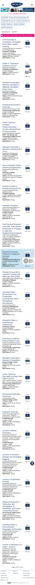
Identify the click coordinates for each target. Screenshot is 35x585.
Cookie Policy (26, 575)
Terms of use (26, 571)
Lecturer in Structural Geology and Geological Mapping (11, 457)
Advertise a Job (4, 580)
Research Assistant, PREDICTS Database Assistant (11, 254)
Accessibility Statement (28, 577)
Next (22, 567)
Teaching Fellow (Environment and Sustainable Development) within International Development (10, 297)
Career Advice (4, 575)
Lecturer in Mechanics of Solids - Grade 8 (12, 546)
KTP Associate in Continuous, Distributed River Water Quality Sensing (11, 43)
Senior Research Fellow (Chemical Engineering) (11, 166)
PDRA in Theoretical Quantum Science (10, 64)
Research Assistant (10, 206)
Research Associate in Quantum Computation (11, 359)
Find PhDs (3, 573)
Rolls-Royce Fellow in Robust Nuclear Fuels (11, 340)
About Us (15, 571)
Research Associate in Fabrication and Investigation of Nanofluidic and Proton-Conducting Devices (11, 506)
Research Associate (10, 412)
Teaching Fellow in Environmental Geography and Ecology (11, 527)
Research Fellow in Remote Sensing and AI (11, 187)
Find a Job (3, 571)
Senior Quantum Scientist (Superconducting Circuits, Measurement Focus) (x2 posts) (11, 126)
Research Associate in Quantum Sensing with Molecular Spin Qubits (11, 274)
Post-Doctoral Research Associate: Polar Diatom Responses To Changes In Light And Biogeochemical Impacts (12, 228)
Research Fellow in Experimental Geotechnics (10, 322)
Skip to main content (6, 1)
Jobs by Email (4, 577)
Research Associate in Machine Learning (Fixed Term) (12, 149)
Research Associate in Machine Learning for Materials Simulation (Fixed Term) (11, 86)
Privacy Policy (26, 573)
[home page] (17, 6)
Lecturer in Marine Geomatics (9, 432)
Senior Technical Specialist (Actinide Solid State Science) (12, 376)
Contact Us (15, 573)
